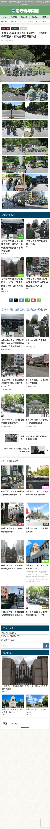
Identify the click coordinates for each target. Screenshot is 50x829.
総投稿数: (6, 640)
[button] (13, 93)
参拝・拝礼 (5, 28)
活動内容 (23, 28)
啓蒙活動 (15, 28)
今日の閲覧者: (8, 633)
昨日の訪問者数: (9, 636)
